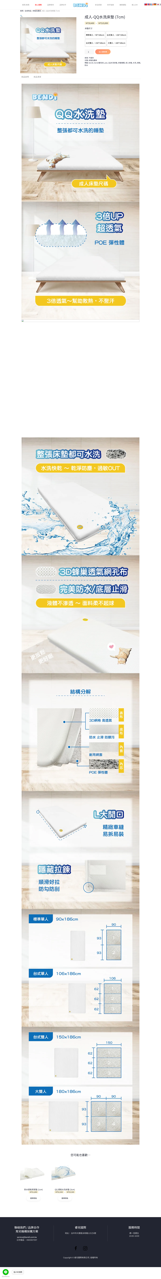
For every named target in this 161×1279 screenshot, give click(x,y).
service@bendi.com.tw (27, 1237)
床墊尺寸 (88, 28)
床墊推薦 (121, 63)
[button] (21, 15)
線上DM (135, 5)
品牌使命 (50, 5)
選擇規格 (33, 1198)
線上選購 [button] (38, 5)
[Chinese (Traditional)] (145, 4)
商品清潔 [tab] (37, 76)
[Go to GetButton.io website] (5, 1276)
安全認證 (98, 5)
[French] (152, 4)
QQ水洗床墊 (112, 63)
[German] (155, 4)
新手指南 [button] (110, 5)
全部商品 (28, 11)
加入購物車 (103, 52)
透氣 (138, 63)
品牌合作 (63, 5)
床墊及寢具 (37, 11)
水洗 (134, 63)
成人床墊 (129, 63)
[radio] (95, 34)
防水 (86, 65)
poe (106, 63)
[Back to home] (80, 4)
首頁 (21, 11)
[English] (148, 4)
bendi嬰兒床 (99, 63)
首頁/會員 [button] (25, 5)
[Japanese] (158, 4)
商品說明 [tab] (25, 76)
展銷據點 (123, 5)
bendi (91, 63)
